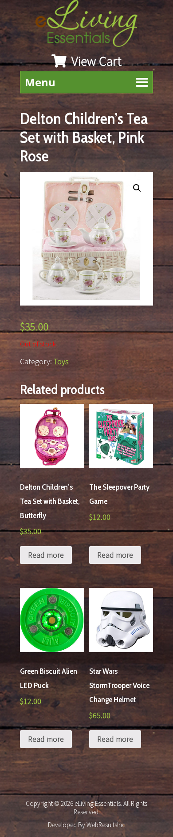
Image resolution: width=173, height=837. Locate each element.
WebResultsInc (105, 825)
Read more (46, 555)
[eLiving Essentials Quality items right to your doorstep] (90, 25)
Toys (61, 361)
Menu (40, 82)
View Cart (95, 60)
